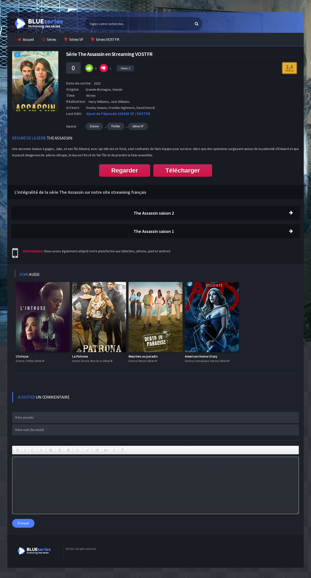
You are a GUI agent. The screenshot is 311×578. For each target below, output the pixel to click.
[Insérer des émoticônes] (77, 450)
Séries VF (76, 39)
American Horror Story (201, 356)
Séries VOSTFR (107, 39)
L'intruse (22, 356)
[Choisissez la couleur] (87, 450)
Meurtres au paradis (143, 356)
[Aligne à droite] (68, 450)
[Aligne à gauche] (51, 450)
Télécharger (182, 170)
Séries (51, 39)
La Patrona (80, 356)
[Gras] (18, 450)
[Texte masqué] (97, 450)
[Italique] (25, 450)
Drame (94, 126)
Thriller (115, 126)
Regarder (124, 170)
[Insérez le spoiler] (122, 450)
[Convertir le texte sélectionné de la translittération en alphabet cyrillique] (114, 450)
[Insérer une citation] (105, 450)
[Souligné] (32, 450)
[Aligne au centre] (59, 450)
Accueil (28, 39)
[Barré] (41, 450)
